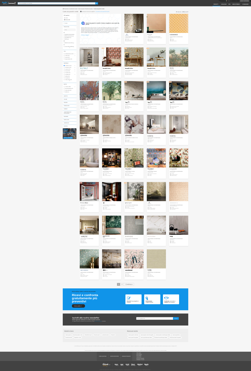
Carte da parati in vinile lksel (133, 334)
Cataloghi (224, 4)
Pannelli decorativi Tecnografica (175, 337)
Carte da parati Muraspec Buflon (146, 337)
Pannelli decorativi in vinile (78, 334)
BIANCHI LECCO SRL (69, 42)
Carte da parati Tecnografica (133, 337)
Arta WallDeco (68, 37)
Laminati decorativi (105, 334)
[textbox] (56, 3)
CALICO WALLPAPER (69, 46)
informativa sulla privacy (98, 321)
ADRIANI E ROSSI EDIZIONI (70, 34)
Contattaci (89, 49)
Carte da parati (68, 334)
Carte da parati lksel (176, 334)
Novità (66, 23)
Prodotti (216, 4)
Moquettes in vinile (77, 337)
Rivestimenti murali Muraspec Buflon (160, 337)
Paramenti (113, 334)
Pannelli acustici (97, 334)
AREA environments (69, 36)
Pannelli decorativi (68, 337)
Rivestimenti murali (88, 334)
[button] (69, 26)
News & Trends (236, 4)
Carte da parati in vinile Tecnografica (147, 334)
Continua (129, 284)
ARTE (67, 39)
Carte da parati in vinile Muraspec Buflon (163, 334)
